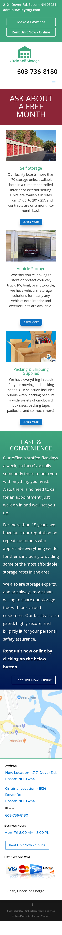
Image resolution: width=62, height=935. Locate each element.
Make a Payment (31, 21)
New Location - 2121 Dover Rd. (31, 773)
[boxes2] (31, 361)
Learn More (31, 222)
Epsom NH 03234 (20, 779)
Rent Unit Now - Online (31, 32)
